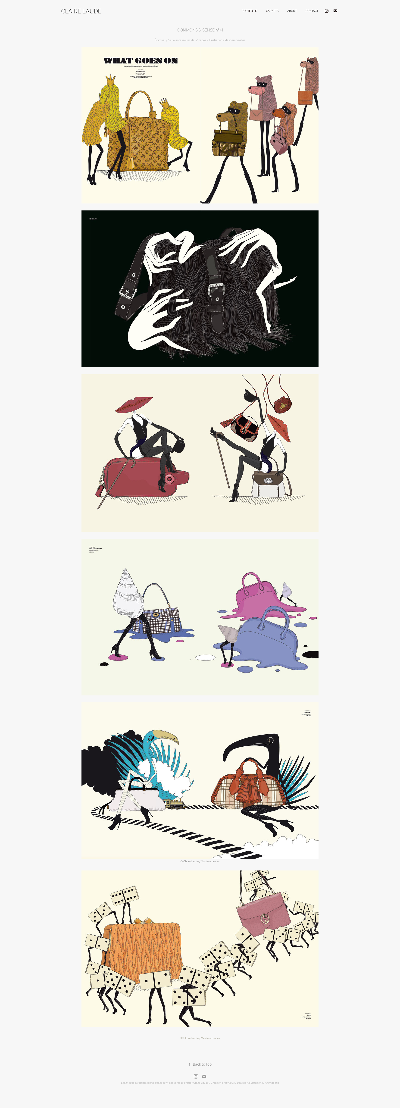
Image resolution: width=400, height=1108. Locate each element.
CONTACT (312, 11)
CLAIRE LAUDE (81, 10)
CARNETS (272, 11)
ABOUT (292, 11)
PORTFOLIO (249, 11)
